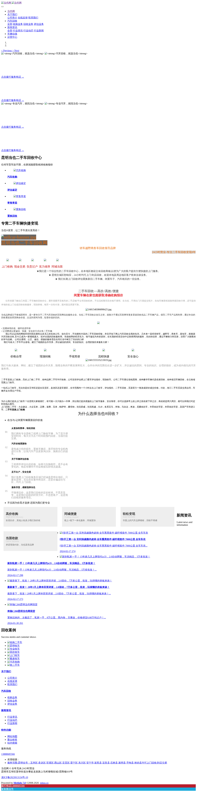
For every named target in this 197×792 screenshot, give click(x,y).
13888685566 (8, 754)
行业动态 (12, 720)
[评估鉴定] (20, 183)
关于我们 (6, 671)
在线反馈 (12, 681)
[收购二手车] (14, 642)
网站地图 (12, 736)
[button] (6, 50)
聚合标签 (12, 739)
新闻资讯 (6, 710)
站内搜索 (12, 743)
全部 (9, 24)
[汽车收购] (20, 170)
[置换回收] (20, 209)
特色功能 (6, 730)
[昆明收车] (13, 645)
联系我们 (12, 684)
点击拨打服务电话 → (12, 77)
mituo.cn (44, 783)
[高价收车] (13, 652)
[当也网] (98, 2)
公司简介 (12, 678)
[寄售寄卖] (20, 196)
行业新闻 (12, 723)
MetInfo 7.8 (20, 783)
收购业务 (12, 697)
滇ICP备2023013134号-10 (14, 777)
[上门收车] (13, 655)
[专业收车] (13, 648)
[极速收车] (13, 658)
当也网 (11, 11)
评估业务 (12, 704)
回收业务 (12, 700)
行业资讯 (12, 717)
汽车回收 (6, 691)
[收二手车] (13, 665)
